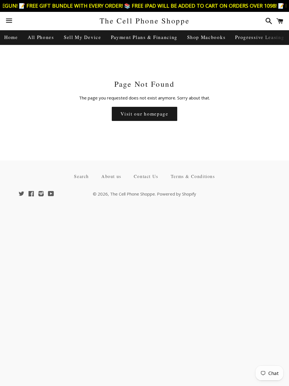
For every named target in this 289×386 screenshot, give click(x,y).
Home (11, 37)
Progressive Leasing (259, 37)
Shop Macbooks (206, 37)
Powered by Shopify (176, 194)
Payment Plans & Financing (144, 37)
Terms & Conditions (193, 176)
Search (81, 176)
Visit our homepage (144, 113)
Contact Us (146, 176)
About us (111, 176)
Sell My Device (82, 37)
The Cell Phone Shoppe (145, 21)
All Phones (41, 37)
